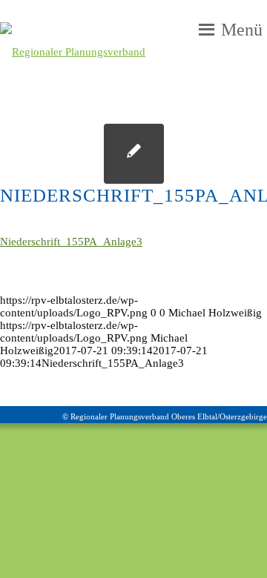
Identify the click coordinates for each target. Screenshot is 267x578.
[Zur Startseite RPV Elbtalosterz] (102, 52)
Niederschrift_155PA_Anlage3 (71, 242)
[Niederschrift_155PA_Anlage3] (134, 154)
